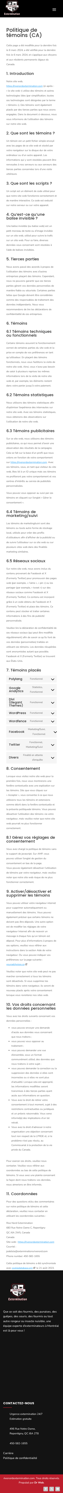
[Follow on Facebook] (45, 1489)
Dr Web (39, 1482)
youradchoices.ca (15, 964)
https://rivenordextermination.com (24, 86)
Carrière (8, 1453)
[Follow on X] (51, 1489)
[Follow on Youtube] (57, 1489)
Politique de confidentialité (20, 1458)
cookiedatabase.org (22, 1268)
